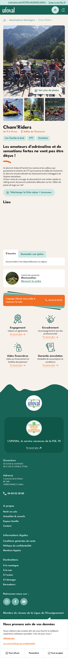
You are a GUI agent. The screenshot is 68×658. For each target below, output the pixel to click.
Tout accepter (57, 653)
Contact (7, 526)
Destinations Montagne (22, 20)
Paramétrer (34, 653)
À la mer (7, 570)
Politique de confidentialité (17, 546)
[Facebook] (15, 601)
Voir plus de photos (49, 90)
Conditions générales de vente (19, 541)
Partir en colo (10, 512)
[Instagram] (6, 601)
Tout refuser (14, 653)
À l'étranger (9, 580)
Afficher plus (9, 638)
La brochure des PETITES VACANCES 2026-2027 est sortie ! (34, 2)
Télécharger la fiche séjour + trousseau (31, 192)
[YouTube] (24, 601)
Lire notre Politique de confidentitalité (19, 644)
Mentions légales (12, 550)
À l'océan (8, 575)
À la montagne (11, 565)
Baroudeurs (9, 584)
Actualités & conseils (14, 516)
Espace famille (11, 521)
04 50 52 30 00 (55, 300)
